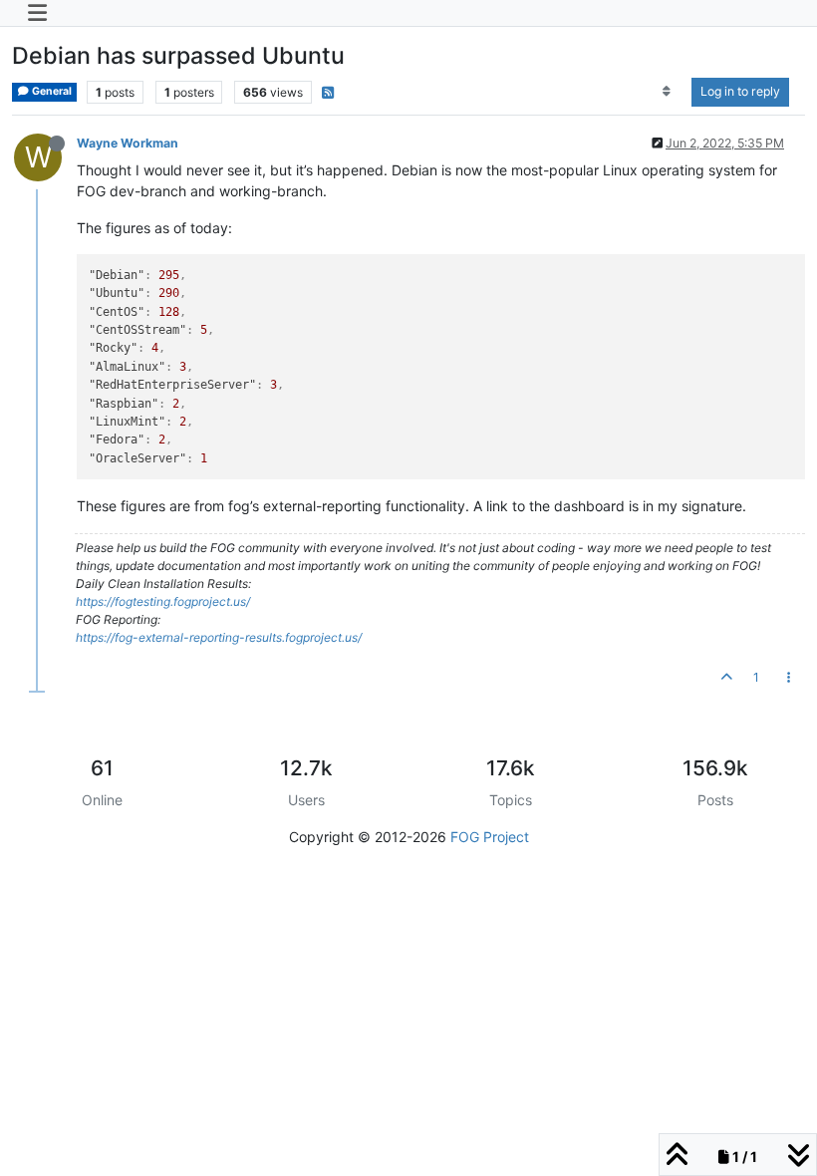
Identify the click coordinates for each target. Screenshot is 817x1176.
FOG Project (489, 836)
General (51, 91)
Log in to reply (740, 91)
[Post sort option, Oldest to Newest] (667, 92)
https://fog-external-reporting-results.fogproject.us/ (219, 637)
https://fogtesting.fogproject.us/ (163, 601)
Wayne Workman (127, 143)
